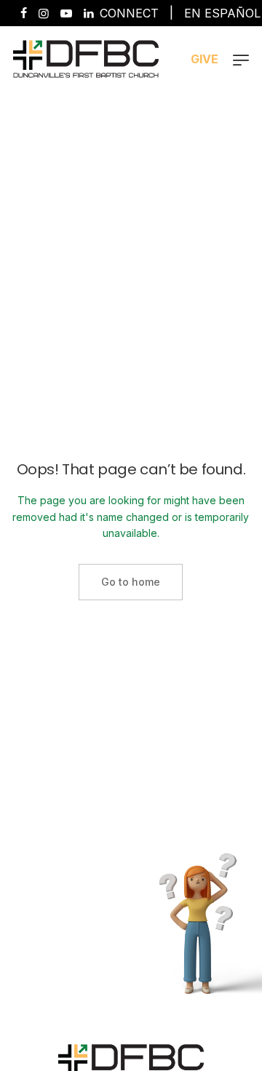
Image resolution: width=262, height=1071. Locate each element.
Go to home (130, 582)
